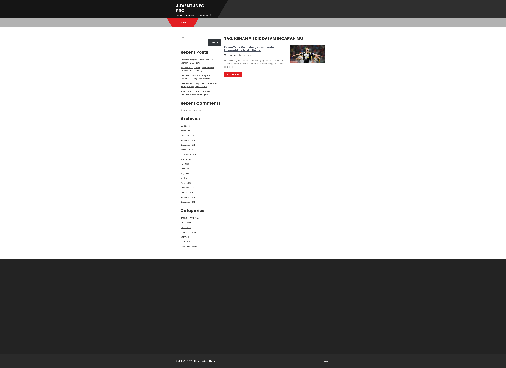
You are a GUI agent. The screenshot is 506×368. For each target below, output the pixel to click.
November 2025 (188, 145)
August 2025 (186, 159)
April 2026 (185, 126)
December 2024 (188, 197)
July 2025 (185, 164)
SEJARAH (185, 237)
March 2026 (186, 130)
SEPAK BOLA (186, 241)
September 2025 (188, 154)
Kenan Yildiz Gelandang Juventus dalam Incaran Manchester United (251, 48)
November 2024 (188, 202)
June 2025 (185, 168)
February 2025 (187, 187)
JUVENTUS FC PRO (190, 8)
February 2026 (187, 135)
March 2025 (186, 183)
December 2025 (188, 140)
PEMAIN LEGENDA (188, 232)
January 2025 (187, 192)
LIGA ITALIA (246, 55)
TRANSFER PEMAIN (189, 246)
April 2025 (185, 178)
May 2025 (185, 173)
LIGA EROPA (186, 222)
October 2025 (187, 149)
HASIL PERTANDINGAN (190, 218)
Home (183, 22)
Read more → (233, 74)
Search (184, 37)
